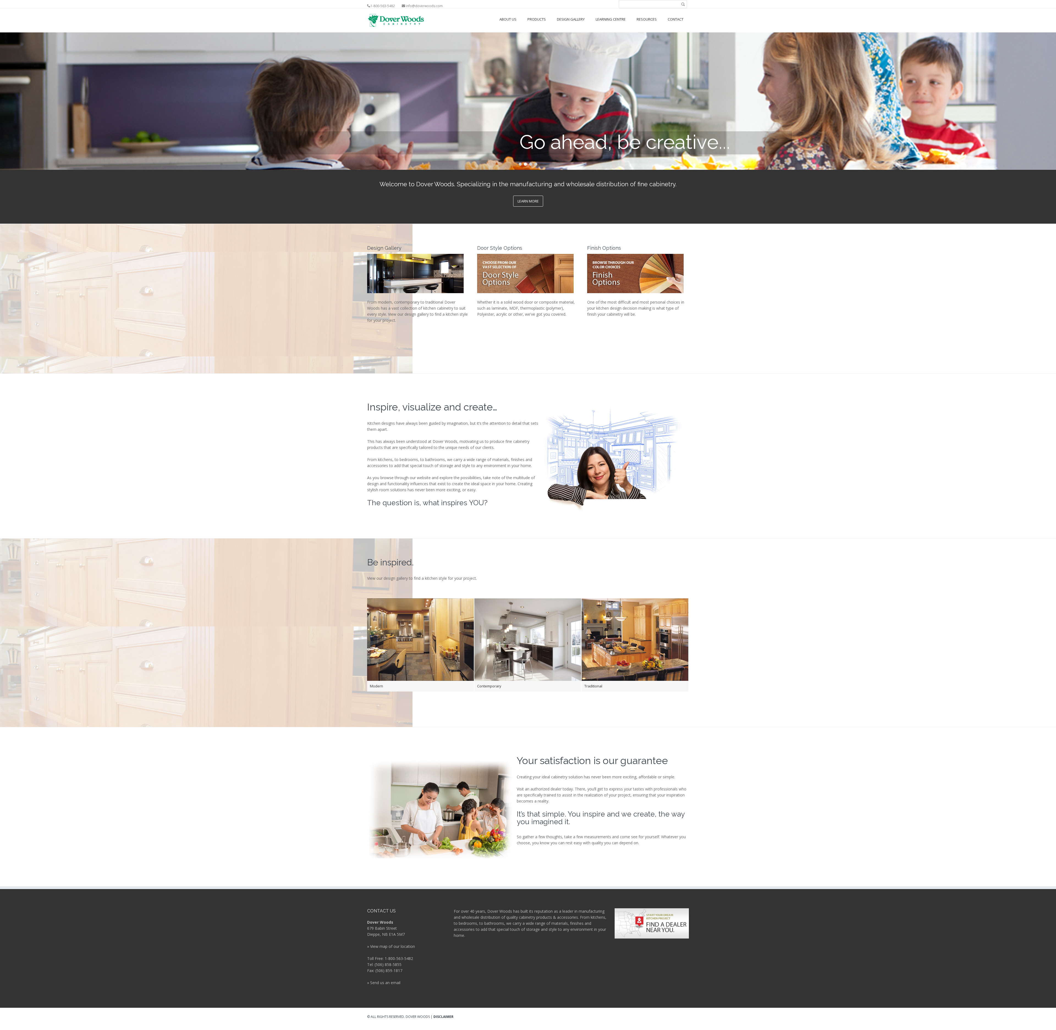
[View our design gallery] (415, 273)
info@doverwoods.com (424, 6)
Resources (647, 19)
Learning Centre (611, 19)
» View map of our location (391, 946)
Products (536, 19)
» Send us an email (383, 982)
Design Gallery (571, 19)
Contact (675, 19)
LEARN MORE (528, 201)
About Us (507, 19)
